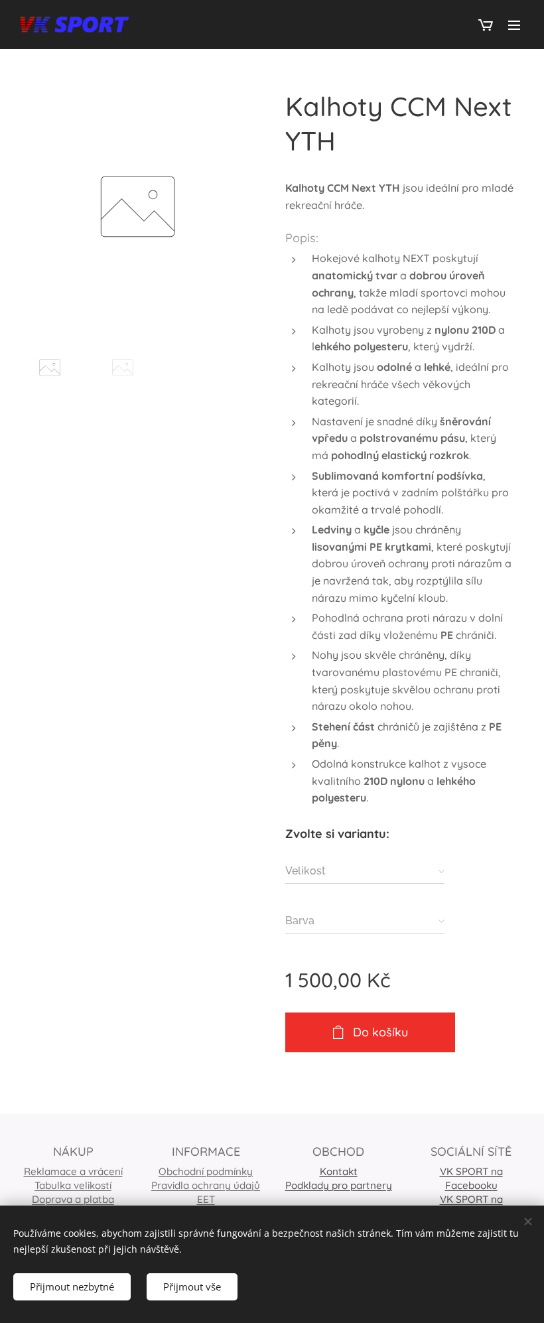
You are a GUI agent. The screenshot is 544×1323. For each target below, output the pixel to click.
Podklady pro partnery (338, 1185)
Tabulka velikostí (72, 1185)
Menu (514, 24)
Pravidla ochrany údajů (205, 1185)
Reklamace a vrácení (73, 1171)
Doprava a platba (73, 1199)
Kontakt (339, 1171)
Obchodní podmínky (206, 1171)
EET (206, 1199)
